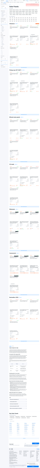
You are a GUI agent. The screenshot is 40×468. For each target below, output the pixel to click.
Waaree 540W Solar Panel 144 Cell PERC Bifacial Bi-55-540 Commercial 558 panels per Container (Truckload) (14, 266)
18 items (16, 164)
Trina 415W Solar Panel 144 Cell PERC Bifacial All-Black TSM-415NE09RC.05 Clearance (14, 151)
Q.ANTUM (2, 43)
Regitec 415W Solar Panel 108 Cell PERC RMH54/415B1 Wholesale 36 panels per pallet (24, 222)
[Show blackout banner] (24, 0)
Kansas (18, 425)
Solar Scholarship (37, 459)
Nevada (25, 423)
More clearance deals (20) (24, 67)
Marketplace (7, 0)
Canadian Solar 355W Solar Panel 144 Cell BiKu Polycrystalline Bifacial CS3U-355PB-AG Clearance (24, 37)
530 (14, 19)
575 (29, 19)
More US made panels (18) (24, 206)
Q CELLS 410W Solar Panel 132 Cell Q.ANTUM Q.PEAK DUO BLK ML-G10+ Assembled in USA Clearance (24, 177)
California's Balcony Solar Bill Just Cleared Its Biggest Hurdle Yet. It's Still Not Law (13, 461)
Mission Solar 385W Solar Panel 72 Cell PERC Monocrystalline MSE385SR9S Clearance (14, 37)
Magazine (12, 0)
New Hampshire (26, 425)
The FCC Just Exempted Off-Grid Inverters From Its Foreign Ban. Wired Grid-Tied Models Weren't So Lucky (13, 455)
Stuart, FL (4, 16)
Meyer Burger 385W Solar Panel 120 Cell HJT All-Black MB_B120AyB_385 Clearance (24, 83)
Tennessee (33, 425)
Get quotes (33, 466)
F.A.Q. (30, 457)
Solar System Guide (37, 458)
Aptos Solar (3, 27)
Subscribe (36, 443)
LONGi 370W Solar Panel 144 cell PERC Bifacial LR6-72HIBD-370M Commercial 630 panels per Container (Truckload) (14, 286)
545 (18, 19)
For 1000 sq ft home (28, 416)
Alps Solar (2, 26)
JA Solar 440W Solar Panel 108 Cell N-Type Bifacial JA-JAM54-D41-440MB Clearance (14, 83)
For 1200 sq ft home (34, 416)
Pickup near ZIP (3, 18)
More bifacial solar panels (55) (24, 161)
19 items (20, 297)
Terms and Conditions (29, 446)
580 (31, 19)
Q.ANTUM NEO (3, 44)
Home (10, 4)
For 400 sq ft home (17, 416)
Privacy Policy (36, 446)
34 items (16, 209)
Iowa (17, 423)
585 (33, 19)
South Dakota (34, 423)
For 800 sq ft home (23, 416)
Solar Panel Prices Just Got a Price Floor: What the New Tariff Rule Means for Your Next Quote (13, 463)
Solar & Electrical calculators (37, 453)
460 (10, 19)
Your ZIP (36, 2)
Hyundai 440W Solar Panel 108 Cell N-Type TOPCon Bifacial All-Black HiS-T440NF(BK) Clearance (34, 83)
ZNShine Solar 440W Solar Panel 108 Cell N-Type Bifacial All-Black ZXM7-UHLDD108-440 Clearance (34, 130)
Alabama (10, 423)
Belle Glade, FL (4, 15)
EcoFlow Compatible (3, 35)
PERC (2, 42)
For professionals (31, 0)
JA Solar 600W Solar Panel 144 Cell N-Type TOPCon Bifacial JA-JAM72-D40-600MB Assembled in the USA (14, 198)
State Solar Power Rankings (37, 455)
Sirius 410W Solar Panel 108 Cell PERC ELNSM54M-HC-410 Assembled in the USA (34, 177)
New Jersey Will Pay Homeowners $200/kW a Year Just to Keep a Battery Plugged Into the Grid (13, 453)
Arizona (10, 425)
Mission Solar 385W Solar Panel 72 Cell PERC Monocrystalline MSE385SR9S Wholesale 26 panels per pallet (14, 222)
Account (38, 0)
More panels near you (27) (24, 114)
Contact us (28, 5)
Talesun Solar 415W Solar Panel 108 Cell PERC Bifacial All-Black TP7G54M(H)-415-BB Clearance (14, 57)
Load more (24, 438)
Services (9, 0)
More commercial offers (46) (24, 294)
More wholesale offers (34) (24, 250)
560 (25, 19)
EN (25, 0)
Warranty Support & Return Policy (32, 456)
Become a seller (34, 0)
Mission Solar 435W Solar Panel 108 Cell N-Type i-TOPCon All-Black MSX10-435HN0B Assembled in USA (14, 104)
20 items (16, 23)
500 (12, 19)
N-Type (2, 41)
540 (16, 19)
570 (27, 19)
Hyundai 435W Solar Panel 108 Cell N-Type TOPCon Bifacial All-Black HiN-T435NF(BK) (14, 310)
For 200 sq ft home (12, 416)
